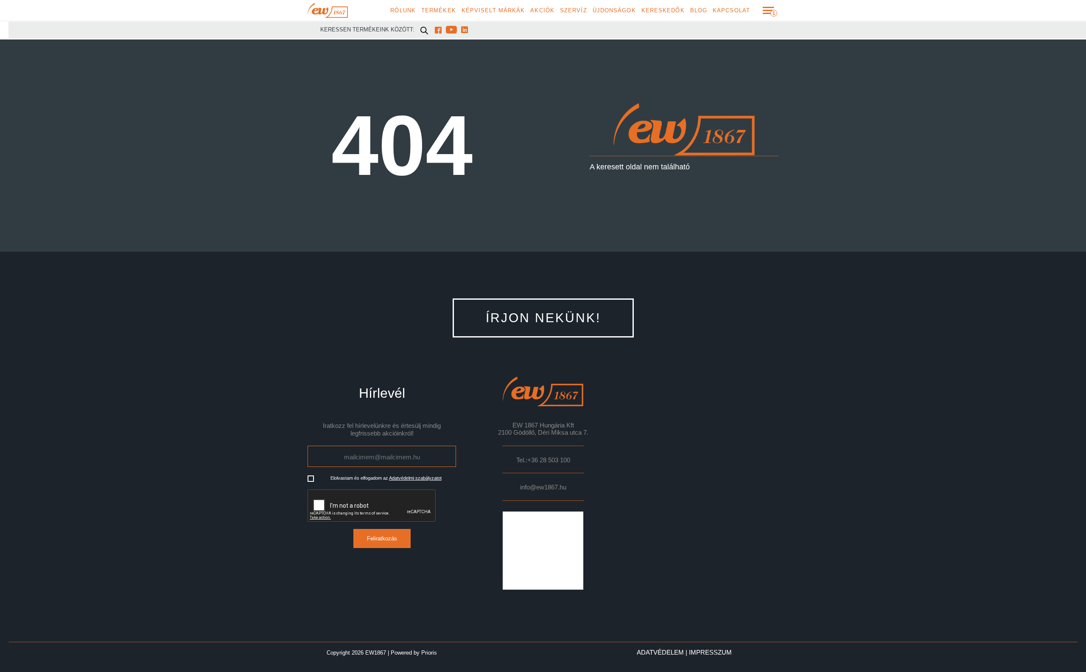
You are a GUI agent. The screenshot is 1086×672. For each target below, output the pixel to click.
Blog (698, 11)
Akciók (542, 11)
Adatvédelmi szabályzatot (415, 478)
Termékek (438, 11)
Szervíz (573, 11)
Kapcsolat (731, 11)
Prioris (429, 653)
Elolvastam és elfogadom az (386, 478)
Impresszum (710, 652)
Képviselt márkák (493, 11)
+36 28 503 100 (548, 460)
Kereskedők (663, 11)
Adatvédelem (660, 652)
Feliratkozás (382, 538)
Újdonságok (614, 11)
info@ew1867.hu (543, 487)
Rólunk (403, 11)
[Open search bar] (424, 30)
